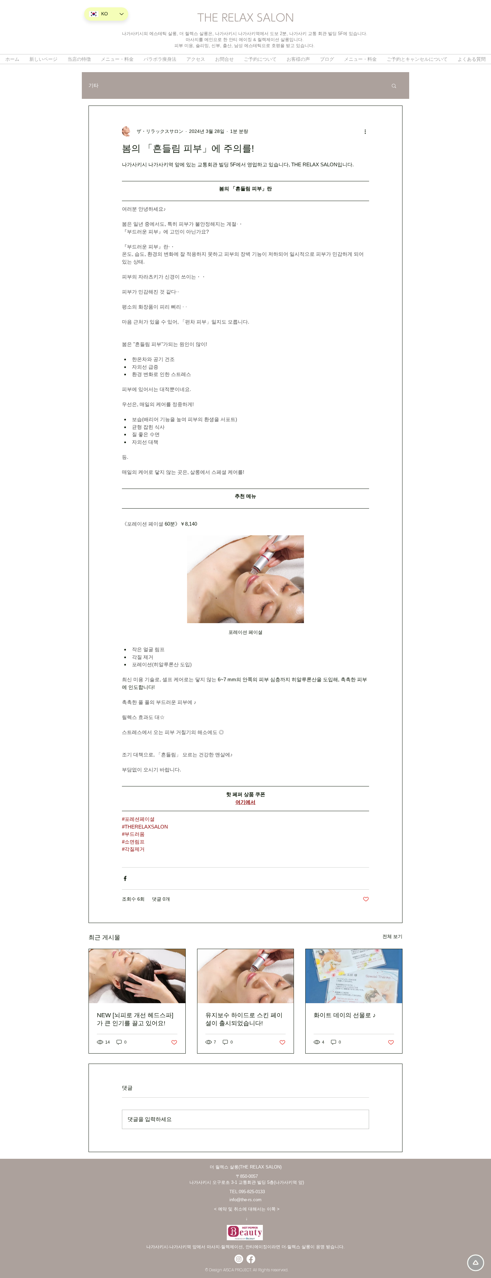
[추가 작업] (365, 131)
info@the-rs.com (245, 1199)
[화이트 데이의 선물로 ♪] (354, 976)
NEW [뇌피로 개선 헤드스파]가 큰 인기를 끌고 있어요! (135, 1019)
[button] (394, 85)
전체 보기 (392, 936)
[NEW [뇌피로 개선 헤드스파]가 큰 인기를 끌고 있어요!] (137, 976)
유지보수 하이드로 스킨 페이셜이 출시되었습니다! (244, 1019)
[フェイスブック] (251, 1259)
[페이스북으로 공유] (125, 878)
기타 (94, 85)
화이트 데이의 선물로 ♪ (345, 1015)
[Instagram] (238, 1259)
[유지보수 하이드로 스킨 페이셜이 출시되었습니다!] (245, 976)
